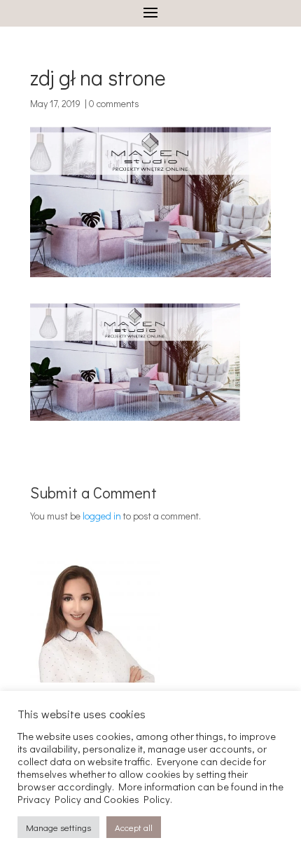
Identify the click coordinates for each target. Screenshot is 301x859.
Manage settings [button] (58, 827)
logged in (102, 515)
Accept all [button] (134, 827)
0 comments (114, 103)
